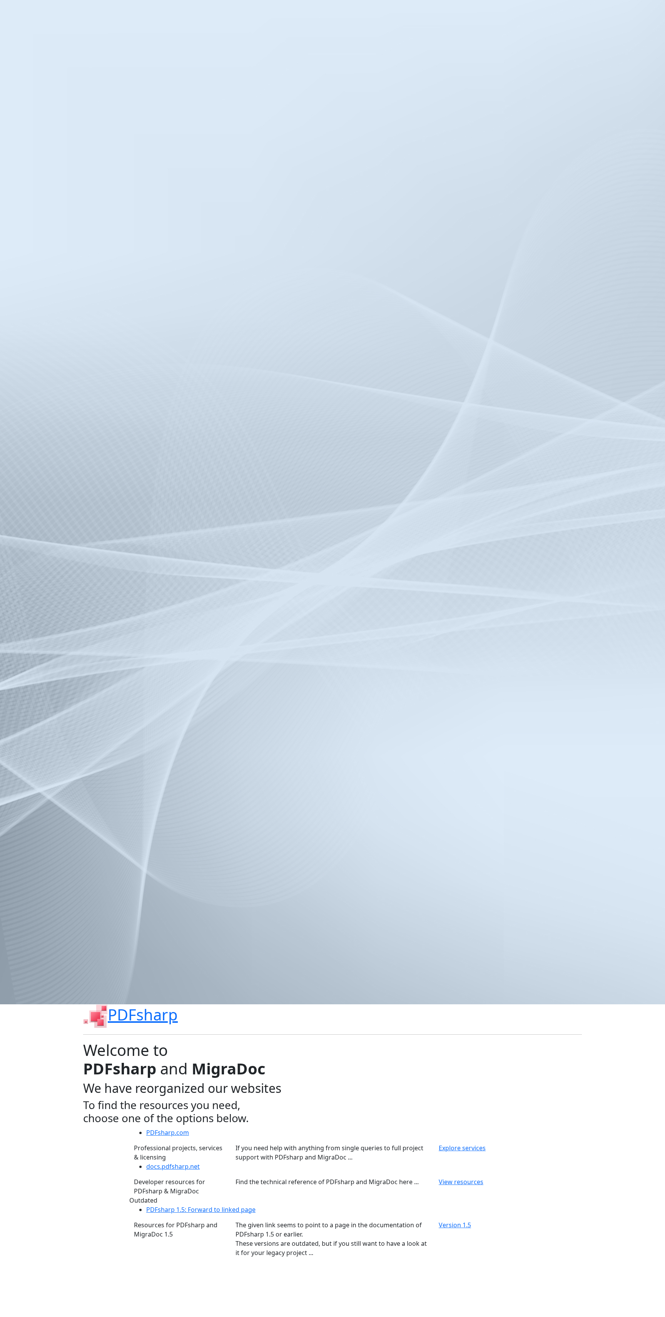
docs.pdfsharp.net (173, 1166)
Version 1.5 (455, 1225)
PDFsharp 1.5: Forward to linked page (201, 1209)
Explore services (462, 1148)
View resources (461, 1182)
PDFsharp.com (167, 1132)
